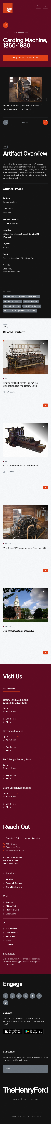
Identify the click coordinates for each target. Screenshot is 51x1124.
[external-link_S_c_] (25, 850)
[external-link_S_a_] (25, 844)
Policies (21, 1113)
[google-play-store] (33, 1031)
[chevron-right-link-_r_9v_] (45, 570)
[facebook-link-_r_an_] (5, 996)
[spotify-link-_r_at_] (5, 1002)
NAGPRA (11, 1113)
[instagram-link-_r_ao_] (12, 996)
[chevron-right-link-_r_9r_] (45, 405)
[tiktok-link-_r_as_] (39, 996)
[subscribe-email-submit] (44, 1069)
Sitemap (23, 1116)
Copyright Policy (36, 1113)
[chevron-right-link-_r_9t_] (45, 487)
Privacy (13, 1116)
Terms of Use (36, 1116)
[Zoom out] (32, 99)
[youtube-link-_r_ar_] (32, 996)
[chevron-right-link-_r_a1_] (45, 652)
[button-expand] (43, 343)
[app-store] (12, 1031)
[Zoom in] (26, 99)
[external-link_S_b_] (25, 847)
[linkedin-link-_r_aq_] (25, 996)
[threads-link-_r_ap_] (19, 996)
